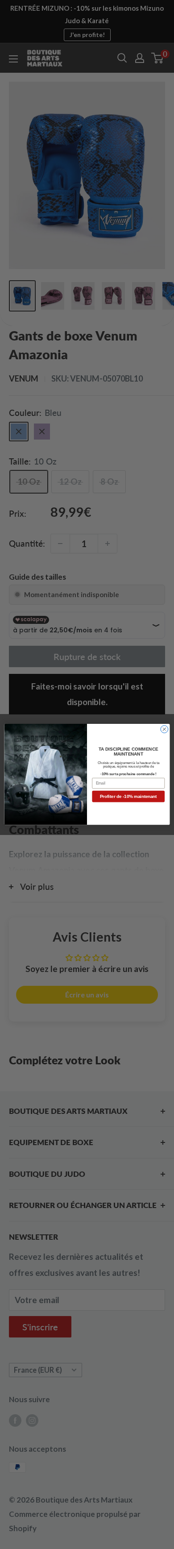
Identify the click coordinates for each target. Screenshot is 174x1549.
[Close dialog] (164, 729)
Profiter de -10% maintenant (128, 796)
